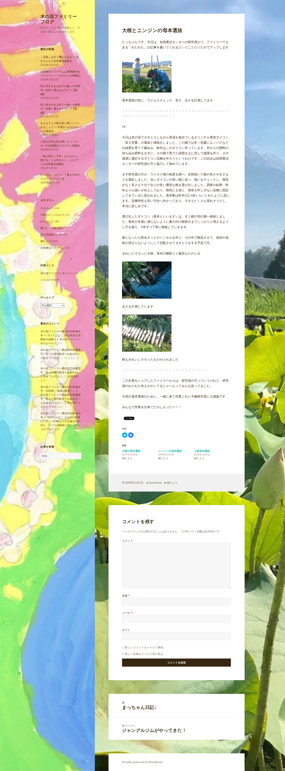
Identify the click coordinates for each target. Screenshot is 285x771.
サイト (126, 630)
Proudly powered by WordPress (142, 762)
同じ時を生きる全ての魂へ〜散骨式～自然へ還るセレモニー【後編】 (60, 90)
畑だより (45, 241)
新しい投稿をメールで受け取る (144, 654)
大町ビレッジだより (52, 215)
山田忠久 (73, 376)
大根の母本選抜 (131, 451)
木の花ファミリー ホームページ (59, 273)
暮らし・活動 (48, 228)
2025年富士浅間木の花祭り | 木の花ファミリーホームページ (60, 339)
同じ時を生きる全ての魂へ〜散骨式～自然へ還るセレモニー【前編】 (60, 108)
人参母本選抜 (202, 451)
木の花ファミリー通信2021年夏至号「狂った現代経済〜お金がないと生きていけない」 (60, 354)
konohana (155, 482)
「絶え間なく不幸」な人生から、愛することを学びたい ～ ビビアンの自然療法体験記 (60, 160)
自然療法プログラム (52, 248)
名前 (126, 595)
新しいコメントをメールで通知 (144, 647)
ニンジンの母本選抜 (170, 451)
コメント (127, 540)
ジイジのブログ (49, 280)
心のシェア (47, 221)
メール (127, 613)
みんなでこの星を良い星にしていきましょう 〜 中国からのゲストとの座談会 (60, 127)
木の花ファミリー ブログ (58, 19)
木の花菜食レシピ (51, 234)
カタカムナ (47, 208)
